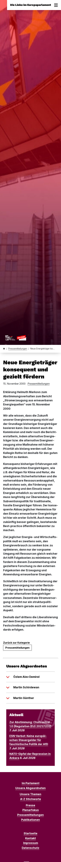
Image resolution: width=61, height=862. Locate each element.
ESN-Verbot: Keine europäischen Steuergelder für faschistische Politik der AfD (28, 740)
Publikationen (30, 819)
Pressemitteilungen (17, 348)
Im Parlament (30, 783)
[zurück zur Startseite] (15, 338)
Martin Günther (23, 698)
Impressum (30, 843)
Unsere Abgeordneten (30, 788)
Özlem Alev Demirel (26, 676)
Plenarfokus (30, 810)
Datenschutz (30, 847)
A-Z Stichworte (30, 799)
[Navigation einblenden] (56, 5)
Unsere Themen (30, 794)
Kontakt (30, 838)
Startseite (30, 833)
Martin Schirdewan (26, 687)
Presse (30, 805)
